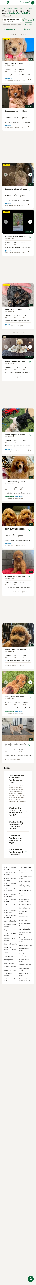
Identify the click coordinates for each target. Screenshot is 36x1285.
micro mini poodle (25, 890)
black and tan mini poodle (25, 872)
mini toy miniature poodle (25, 974)
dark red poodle (24, 929)
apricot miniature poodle (25, 933)
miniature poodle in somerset (10, 911)
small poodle (23, 920)
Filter (30, 20)
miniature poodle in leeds (10, 900)
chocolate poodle (25, 867)
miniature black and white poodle (25, 886)
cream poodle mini (25, 945)
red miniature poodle (24, 912)
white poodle (8, 960)
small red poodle (25, 965)
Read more (28, 25)
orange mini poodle (8, 974)
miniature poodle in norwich (10, 916)
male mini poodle (10, 921)
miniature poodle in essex (10, 879)
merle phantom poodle (24, 949)
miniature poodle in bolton (10, 884)
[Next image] (30, 175)
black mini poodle (10, 970)
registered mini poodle (9, 939)
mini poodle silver (25, 917)
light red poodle (9, 956)
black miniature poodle (24, 895)
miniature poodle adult (10, 980)
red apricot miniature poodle (25, 980)
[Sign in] (32, 2)
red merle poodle (25, 904)
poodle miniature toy (25, 924)
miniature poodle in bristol (10, 874)
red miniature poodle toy (24, 955)
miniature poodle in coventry (10, 890)
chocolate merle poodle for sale (24, 900)
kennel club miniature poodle (10, 948)
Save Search (10, 29)
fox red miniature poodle (10, 934)
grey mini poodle (10, 930)
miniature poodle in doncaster (10, 906)
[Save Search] (31, 1279)
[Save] (30, 64)
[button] (18, 174)
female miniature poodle (10, 925)
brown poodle (9, 963)
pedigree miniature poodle (25, 877)
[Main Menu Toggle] (3, 3)
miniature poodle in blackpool (10, 895)
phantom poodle (24, 881)
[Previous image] (6, 175)
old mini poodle (24, 908)
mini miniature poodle (24, 969)
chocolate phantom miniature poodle (25, 940)
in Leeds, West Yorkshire (18, 13)
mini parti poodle (10, 966)
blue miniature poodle (24, 960)
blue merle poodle (10, 944)
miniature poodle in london (10, 868)
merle (6, 953)
